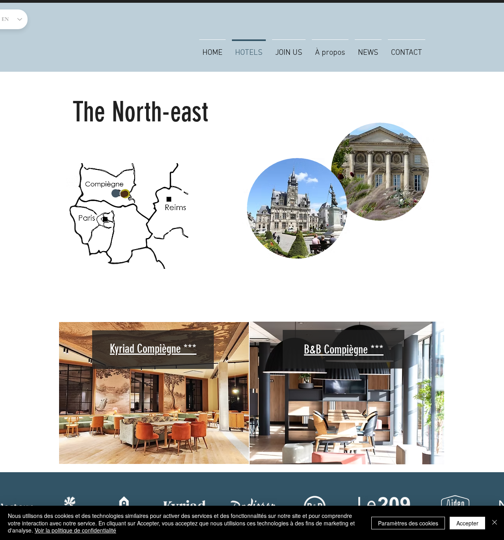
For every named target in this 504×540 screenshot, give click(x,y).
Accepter (467, 523)
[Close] (494, 523)
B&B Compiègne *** (344, 350)
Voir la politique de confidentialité (75, 530)
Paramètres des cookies (408, 523)
